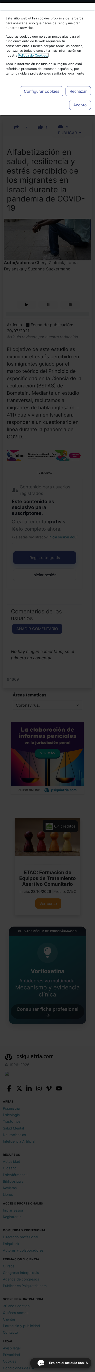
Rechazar (78, 91)
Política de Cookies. (33, 55)
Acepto (80, 104)
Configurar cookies (41, 91)
